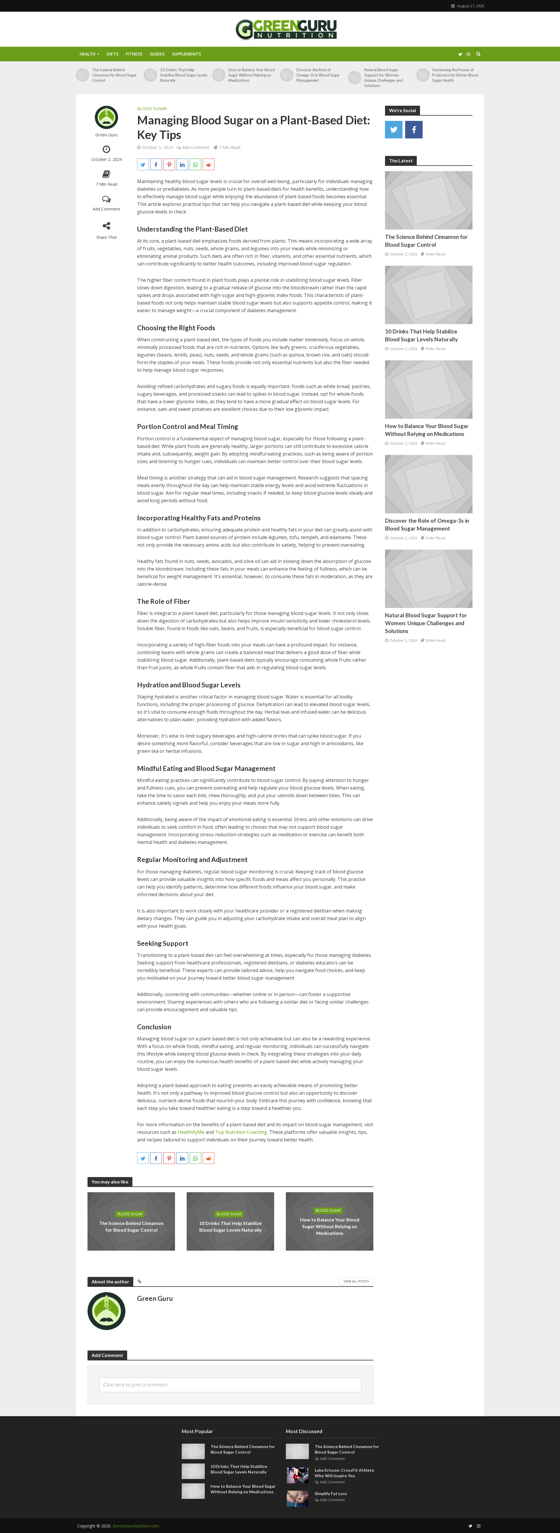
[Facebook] (414, 129)
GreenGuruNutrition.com (136, 1526)
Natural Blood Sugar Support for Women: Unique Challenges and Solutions (383, 77)
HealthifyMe (191, 1132)
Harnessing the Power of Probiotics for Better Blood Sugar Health (455, 75)
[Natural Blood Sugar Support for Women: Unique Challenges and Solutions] (354, 77)
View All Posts (356, 1281)
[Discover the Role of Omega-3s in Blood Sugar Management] (286, 75)
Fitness (134, 54)
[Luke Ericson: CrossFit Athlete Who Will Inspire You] (297, 1475)
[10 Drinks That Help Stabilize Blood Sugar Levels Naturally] (150, 75)
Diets (112, 54)
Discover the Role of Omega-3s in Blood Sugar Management (318, 75)
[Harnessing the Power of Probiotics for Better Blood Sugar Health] (423, 75)
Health (87, 54)
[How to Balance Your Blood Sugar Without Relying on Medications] (218, 75)
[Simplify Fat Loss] (297, 1498)
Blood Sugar (152, 108)
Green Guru (106, 135)
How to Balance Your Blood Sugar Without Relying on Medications (251, 75)
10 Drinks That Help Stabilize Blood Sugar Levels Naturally (183, 75)
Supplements (186, 54)
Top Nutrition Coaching (241, 1132)
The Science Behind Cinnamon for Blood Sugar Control (114, 75)
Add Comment (106, 209)
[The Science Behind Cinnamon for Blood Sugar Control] (82, 75)
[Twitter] (393, 129)
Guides (157, 54)
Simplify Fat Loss (331, 1493)
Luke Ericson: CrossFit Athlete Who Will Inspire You (344, 1473)
